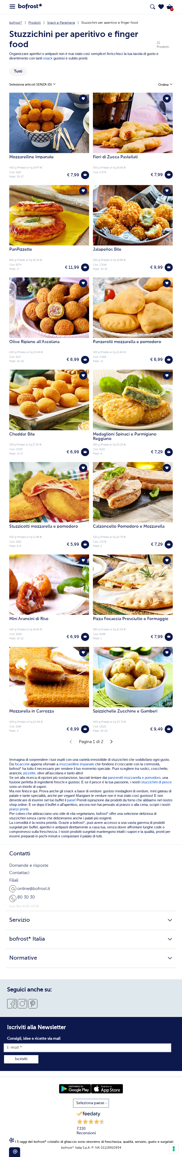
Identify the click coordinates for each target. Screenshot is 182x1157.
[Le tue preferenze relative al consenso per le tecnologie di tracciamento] (173, 1148)
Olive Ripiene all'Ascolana (34, 342)
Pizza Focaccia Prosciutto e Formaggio (130, 619)
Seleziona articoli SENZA (30, 84)
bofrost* (15, 22)
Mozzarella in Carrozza (31, 711)
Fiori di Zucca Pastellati (115, 157)
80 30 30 (26, 897)
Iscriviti (21, 1059)
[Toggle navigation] (12, 7)
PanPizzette (20, 249)
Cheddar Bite (22, 434)
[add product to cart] (85, 175)
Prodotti (34, 22)
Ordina (163, 84)
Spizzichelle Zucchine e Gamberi (125, 711)
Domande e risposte (28, 865)
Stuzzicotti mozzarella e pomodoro (43, 526)
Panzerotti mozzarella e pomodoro (127, 342)
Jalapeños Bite (107, 249)
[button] (161, 7)
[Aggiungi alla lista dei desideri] (83, 99)
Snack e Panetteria (61, 22)
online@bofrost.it (33, 889)
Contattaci (19, 873)
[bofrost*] (30, 7)
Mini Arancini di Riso (28, 619)
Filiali (13, 880)
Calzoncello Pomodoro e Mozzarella (128, 526)
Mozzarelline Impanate (31, 157)
